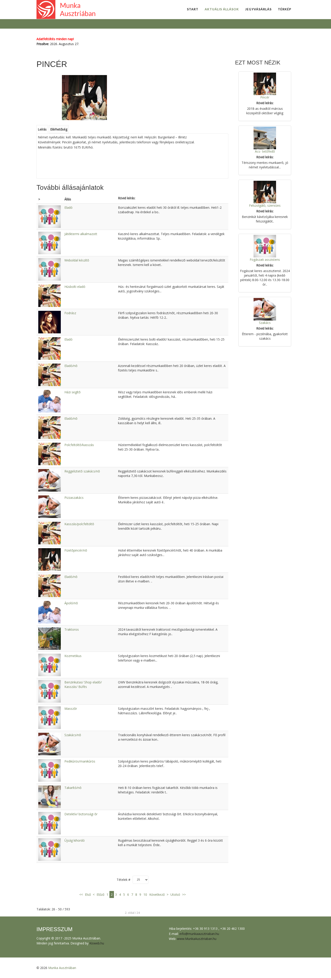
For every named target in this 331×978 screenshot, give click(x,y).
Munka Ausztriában (62, 968)
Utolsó (175, 894)
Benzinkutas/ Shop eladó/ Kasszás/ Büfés (83, 684)
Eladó (68, 207)
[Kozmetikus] (49, 664)
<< (81, 894)
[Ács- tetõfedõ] (265, 137)
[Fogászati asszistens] (265, 246)
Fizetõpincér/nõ (75, 550)
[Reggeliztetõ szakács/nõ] (49, 480)
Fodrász (70, 313)
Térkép (284, 9)
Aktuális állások (222, 9)
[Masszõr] (49, 717)
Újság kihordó (74, 840)
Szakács (265, 323)
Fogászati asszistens (265, 259)
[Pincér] (265, 83)
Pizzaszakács (74, 497)
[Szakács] (265, 309)
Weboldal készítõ (76, 260)
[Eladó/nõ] (49, 374)
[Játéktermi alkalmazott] (49, 242)
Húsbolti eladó (74, 286)
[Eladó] (49, 216)
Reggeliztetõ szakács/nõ (82, 471)
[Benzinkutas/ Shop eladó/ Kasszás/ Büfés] (49, 691)
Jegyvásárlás (258, 9)
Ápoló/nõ (71, 603)
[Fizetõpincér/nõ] (49, 559)
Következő (157, 894)
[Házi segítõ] (49, 401)
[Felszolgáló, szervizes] (265, 192)
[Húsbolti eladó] (49, 295)
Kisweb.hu (96, 943)
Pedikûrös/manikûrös (79, 761)
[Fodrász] (49, 322)
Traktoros (71, 629)
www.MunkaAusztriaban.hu (196, 939)
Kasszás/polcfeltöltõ (79, 524)
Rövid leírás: (126, 198)
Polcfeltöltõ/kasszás (79, 445)
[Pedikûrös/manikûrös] (49, 770)
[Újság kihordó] (49, 849)
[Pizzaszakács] (49, 506)
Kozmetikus (73, 656)
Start (192, 9)
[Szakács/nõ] (49, 744)
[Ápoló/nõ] (49, 612)
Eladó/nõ (70, 366)
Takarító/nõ (73, 788)
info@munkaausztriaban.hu (199, 934)
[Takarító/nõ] (49, 796)
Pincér (264, 97)
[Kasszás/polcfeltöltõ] (49, 533)
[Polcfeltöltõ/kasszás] (49, 453)
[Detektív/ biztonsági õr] (49, 823)
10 (145, 894)
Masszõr (70, 708)
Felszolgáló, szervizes (265, 205)
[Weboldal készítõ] (49, 269)
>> (183, 894)
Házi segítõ (72, 392)
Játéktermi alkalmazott (80, 234)
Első (88, 894)
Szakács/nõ (72, 735)
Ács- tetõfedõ (265, 151)
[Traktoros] (49, 638)
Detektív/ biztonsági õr (80, 814)
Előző (100, 894)
